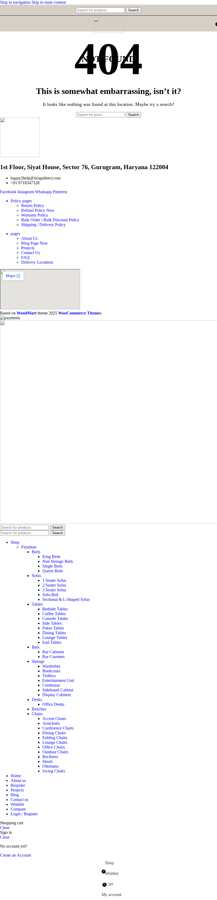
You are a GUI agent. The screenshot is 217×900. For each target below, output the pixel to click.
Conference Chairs (58, 728)
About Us (29, 238)
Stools (47, 761)
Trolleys (49, 675)
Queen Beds (52, 571)
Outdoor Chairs (55, 752)
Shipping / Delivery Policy (43, 224)
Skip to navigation (15, 2)
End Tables (51, 642)
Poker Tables (53, 628)
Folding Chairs (54, 737)
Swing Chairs (53, 771)
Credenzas (51, 685)
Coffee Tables (54, 613)
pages (15, 233)
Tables (37, 604)
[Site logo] (108, 31)
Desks (37, 699)
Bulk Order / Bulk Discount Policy (50, 220)
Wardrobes (51, 666)
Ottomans (50, 766)
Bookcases (51, 671)
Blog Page (34, 243)
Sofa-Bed (50, 594)
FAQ (25, 257)
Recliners (50, 756)
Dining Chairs (54, 733)
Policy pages (21, 201)
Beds (36, 552)
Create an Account (15, 855)
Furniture (29, 547)
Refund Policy (38, 210)
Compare (18, 809)
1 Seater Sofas (54, 580)
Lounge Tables (54, 637)
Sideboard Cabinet (57, 690)
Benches (39, 709)
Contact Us (30, 252)
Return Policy (32, 205)
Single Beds (52, 566)
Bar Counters (53, 656)
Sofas (36, 575)
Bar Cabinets (53, 652)
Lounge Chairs (54, 742)
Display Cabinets (56, 694)
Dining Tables (54, 633)
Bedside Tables (55, 609)
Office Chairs (53, 747)
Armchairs (51, 723)
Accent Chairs (54, 718)
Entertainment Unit (58, 680)
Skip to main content (48, 2)
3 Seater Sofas (54, 590)
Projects (27, 248)
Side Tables (52, 623)
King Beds (51, 556)
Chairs (37, 714)
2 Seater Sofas (54, 585)
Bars (35, 647)
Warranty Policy (34, 215)
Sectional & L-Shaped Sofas (66, 599)
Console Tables (55, 618)
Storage (38, 661)
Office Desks (53, 704)
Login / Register (24, 814)
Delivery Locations (37, 262)
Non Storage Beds (57, 561)
